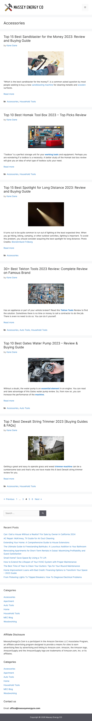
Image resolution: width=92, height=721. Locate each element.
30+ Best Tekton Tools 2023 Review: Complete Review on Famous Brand (46, 271)
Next (38, 499)
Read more (9, 94)
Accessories (12, 101)
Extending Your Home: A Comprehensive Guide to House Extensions (36, 542)
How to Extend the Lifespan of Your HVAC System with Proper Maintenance (40, 562)
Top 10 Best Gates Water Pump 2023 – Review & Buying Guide (41, 345)
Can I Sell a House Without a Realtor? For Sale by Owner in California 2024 (39, 534)
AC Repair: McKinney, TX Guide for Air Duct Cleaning (29, 538)
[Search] (42, 513)
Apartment (9, 601)
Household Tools (28, 101)
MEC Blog (8, 617)
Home (6, 609)
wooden (82, 85)
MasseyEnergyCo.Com (14, 641)
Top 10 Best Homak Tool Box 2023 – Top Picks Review (45, 115)
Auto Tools (25, 330)
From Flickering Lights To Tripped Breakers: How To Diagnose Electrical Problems (43, 577)
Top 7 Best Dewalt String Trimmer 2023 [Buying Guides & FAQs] (46, 423)
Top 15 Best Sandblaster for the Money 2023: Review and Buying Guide (44, 38)
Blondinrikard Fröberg (22, 242)
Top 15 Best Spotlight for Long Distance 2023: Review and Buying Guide (45, 189)
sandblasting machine (42, 85)
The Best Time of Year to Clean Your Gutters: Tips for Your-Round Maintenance (42, 566)
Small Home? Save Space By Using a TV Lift (25, 558)
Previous (9, 499)
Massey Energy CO (54, 717)
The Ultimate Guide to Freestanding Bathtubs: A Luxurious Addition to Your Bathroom (45, 546)
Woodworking (10, 621)
